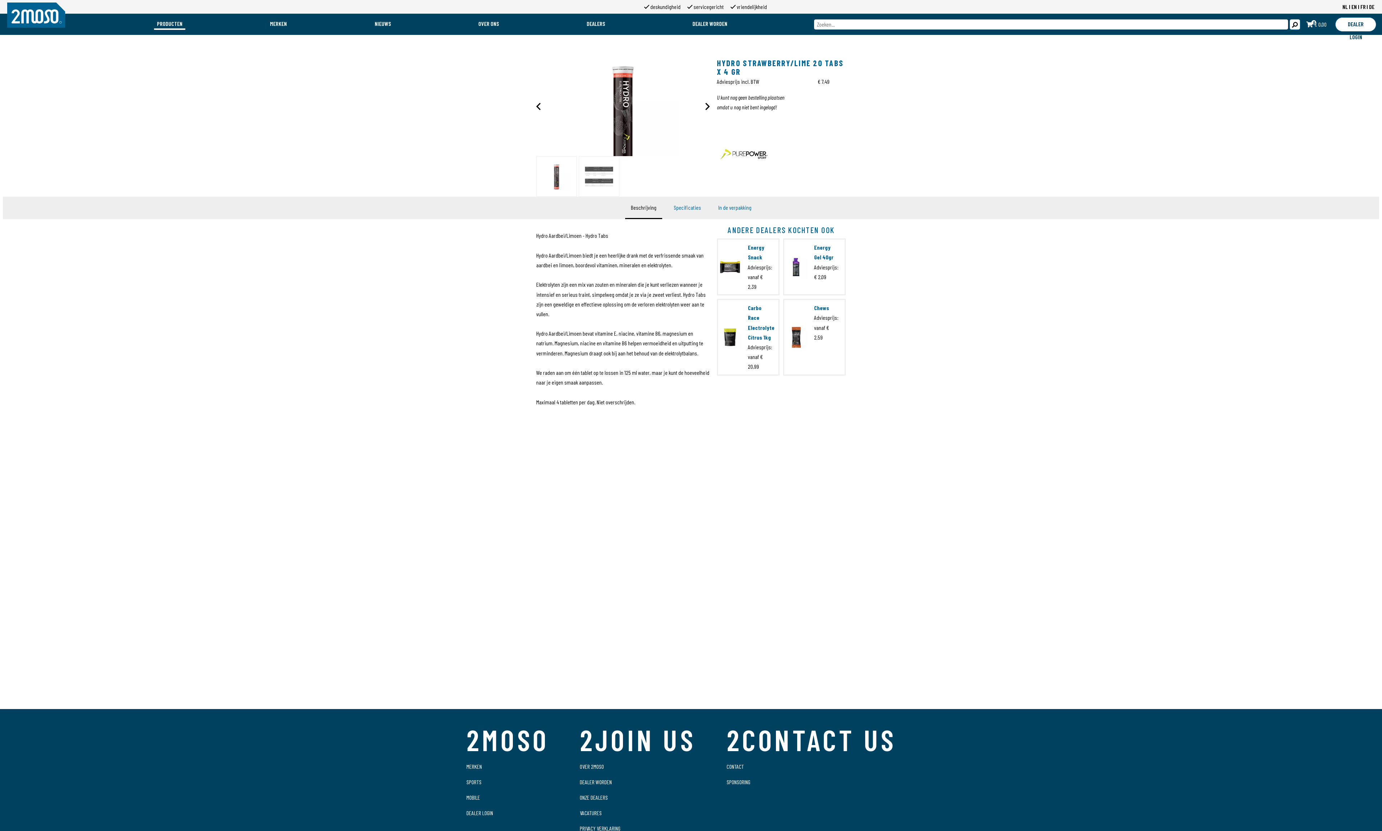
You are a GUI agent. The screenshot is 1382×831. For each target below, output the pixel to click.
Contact (735, 766)
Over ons (488, 23)
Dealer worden (709, 23)
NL (1345, 6)
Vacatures (591, 812)
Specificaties (687, 207)
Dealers (596, 23)
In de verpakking (734, 207)
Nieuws (383, 23)
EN (1354, 6)
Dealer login (479, 812)
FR (1363, 6)
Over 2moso (592, 766)
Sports (474, 781)
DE (1371, 6)
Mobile (473, 797)
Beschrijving (643, 207)
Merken (278, 23)
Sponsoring (738, 781)
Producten (169, 23)
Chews (821, 307)
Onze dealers (594, 797)
